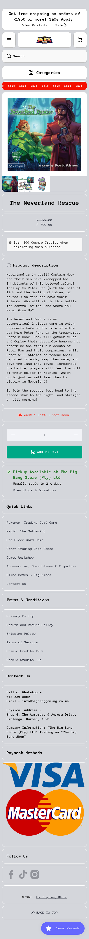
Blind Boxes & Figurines (29, 575)
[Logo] (44, 40)
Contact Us (16, 583)
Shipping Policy (21, 633)
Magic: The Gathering (26, 531)
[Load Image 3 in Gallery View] (41, 184)
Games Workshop (20, 557)
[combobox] (44, 56)
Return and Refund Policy (30, 625)
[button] (80, 39)
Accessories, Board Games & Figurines (42, 566)
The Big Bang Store (51, 897)
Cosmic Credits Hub (24, 660)
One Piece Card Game (25, 540)
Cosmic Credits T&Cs (25, 651)
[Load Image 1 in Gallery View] (10, 184)
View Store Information (34, 490)
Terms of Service (22, 642)
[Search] (6, 56)
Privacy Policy (20, 616)
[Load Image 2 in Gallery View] (26, 184)
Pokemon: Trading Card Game (32, 522)
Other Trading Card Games (30, 548)
